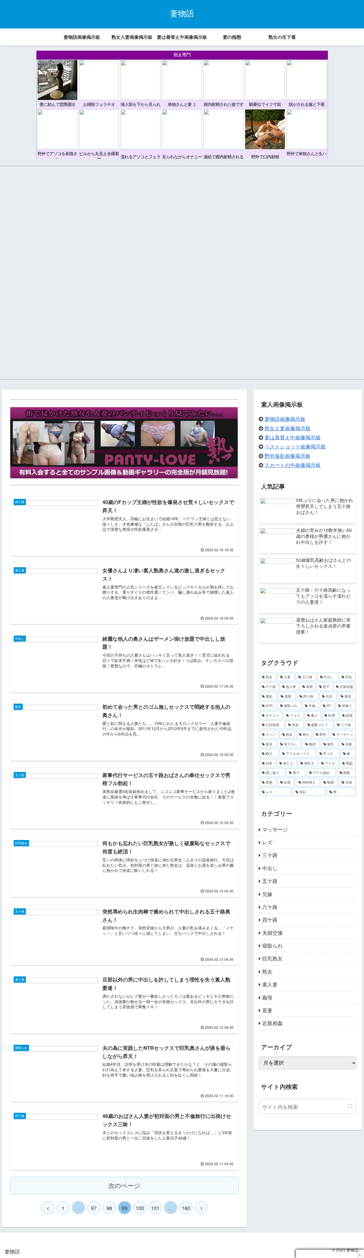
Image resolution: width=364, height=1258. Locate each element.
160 (186, 1208)
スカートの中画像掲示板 (292, 464)
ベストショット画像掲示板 (295, 446)
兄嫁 (267, 894)
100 (140, 1208)
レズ (267, 842)
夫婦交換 (272, 932)
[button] (350, 1106)
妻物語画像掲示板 (284, 418)
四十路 (270, 919)
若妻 (267, 1010)
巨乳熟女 (272, 958)
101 (155, 1208)
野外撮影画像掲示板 (287, 455)
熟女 (267, 971)
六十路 (270, 906)
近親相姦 (272, 1023)
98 (109, 1208)
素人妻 (270, 984)
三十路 (270, 855)
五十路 (270, 880)
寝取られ (272, 945)
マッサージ (275, 829)
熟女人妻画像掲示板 (287, 428)
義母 (267, 997)
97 (94, 1208)
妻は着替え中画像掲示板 (292, 437)
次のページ (124, 1185)
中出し (270, 868)
